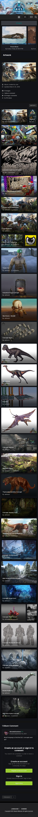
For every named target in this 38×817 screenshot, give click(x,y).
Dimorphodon (7, 428)
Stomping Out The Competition (12, 533)
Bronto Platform (8, 690)
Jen (17, 84)
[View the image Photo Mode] (14, 35)
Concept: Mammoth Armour (11, 643)
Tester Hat (6, 268)
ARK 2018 (6, 140)
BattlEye (28, 242)
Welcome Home (8, 468)
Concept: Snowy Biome (10, 555)
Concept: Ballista (8, 447)
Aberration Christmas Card (11, 191)
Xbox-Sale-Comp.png (10, 242)
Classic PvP (7, 119)
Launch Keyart (7, 228)
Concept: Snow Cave (9, 598)
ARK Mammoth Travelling (31, 615)
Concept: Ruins (7, 338)
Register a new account (19, 770)
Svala (9, 49)
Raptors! (32, 119)
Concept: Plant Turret (9, 617)
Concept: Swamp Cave (10, 512)
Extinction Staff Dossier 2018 (12, 170)
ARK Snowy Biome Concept (11, 578)
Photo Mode (14, 46)
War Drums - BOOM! (9, 316)
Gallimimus (6, 381)
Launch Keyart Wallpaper (11, 207)
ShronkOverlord (15, 731)
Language (15, 809)
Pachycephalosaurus (10, 358)
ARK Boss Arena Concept (11, 713)
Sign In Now (19, 783)
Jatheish (7, 210)
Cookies (24, 809)
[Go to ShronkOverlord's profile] (6, 733)
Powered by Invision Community (19, 813)
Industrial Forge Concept (11, 292)
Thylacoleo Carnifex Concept (12, 492)
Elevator (5, 401)
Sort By (32, 105)
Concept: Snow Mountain (11, 665)
